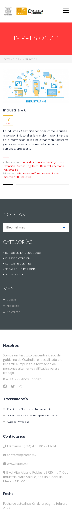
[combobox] (36, 227)
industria (26, 177)
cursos (46, 173)
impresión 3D (11, 177)
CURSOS (11, 299)
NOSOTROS (13, 306)
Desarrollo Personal (52, 166)
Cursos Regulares (27, 166)
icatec (56, 173)
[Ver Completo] (36, 86)
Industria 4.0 (15, 110)
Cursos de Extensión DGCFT (37, 162)
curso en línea (32, 173)
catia (19, 173)
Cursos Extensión (17, 258)
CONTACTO (13, 312)
